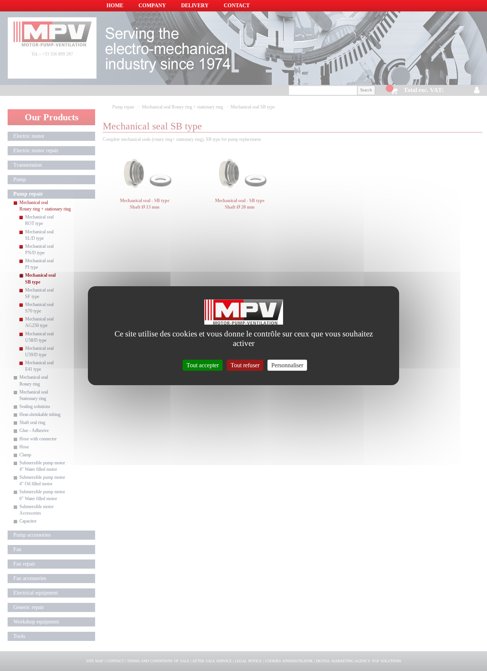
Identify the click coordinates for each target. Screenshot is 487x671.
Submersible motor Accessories (36, 510)
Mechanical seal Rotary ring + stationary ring (45, 206)
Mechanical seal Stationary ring (33, 395)
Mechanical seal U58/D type (39, 337)
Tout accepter (202, 365)
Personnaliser (287, 365)
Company (152, 5)
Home (115, 5)
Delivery (194, 5)
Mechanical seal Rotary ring (33, 380)
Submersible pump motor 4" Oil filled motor (42, 480)
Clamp (25, 454)
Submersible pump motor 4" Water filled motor (42, 466)
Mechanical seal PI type (39, 264)
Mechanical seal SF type (39, 293)
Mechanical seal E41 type (39, 366)
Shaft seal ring (32, 422)
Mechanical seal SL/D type (39, 235)
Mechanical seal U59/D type (39, 351)
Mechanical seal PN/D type (39, 249)
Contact (237, 5)
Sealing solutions (34, 406)
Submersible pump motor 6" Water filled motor (42, 495)
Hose (24, 446)
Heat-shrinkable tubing (39, 414)
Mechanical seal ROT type (39, 220)
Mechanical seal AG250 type (39, 322)
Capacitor (28, 521)
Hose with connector (38, 438)
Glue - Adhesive (34, 430)
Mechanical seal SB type (40, 278)
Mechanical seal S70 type (39, 308)
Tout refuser (245, 365)
